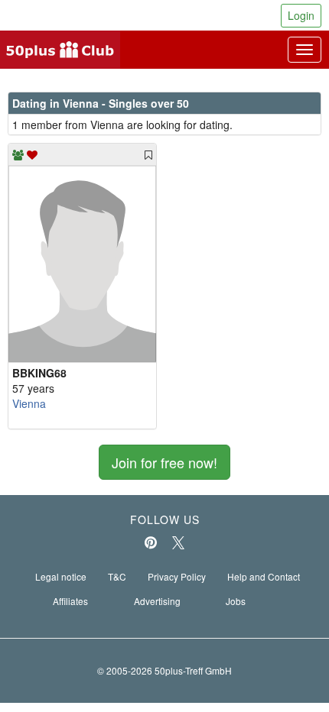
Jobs (236, 600)
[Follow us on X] (178, 542)
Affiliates (70, 600)
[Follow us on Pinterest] (150, 542)
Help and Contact (263, 576)
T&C (117, 576)
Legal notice (60, 576)
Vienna (29, 403)
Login (301, 15)
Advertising (157, 600)
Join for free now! (164, 462)
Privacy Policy (177, 576)
